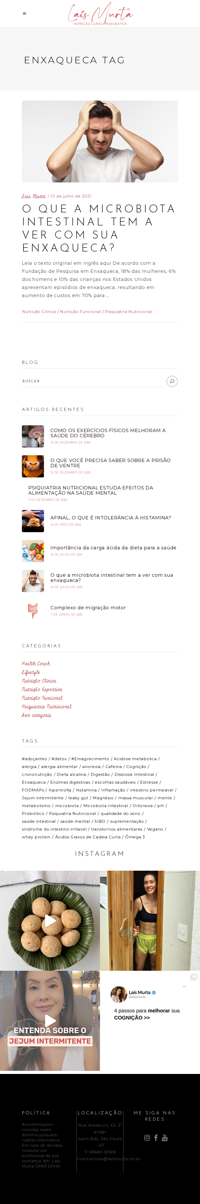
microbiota (67, 805)
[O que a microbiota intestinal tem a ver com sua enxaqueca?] (100, 141)
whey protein (36, 836)
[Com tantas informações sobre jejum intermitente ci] (50, 1021)
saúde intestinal (39, 821)
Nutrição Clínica (39, 311)
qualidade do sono (121, 813)
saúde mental (75, 821)
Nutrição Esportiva (42, 689)
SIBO (100, 821)
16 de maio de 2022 (66, 524)
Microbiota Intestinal (105, 805)
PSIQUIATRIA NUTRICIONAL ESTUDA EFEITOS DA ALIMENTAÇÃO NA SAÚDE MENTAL (90, 490)
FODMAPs (33, 790)
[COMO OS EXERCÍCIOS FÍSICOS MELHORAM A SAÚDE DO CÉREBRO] (33, 436)
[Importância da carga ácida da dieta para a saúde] (33, 551)
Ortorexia (143, 805)
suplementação (127, 821)
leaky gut (78, 797)
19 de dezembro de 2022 (71, 442)
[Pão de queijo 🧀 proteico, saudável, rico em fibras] (50, 921)
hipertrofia (60, 790)
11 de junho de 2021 (67, 614)
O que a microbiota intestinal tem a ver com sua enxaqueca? (112, 577)
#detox (59, 758)
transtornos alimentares (116, 829)
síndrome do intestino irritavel (54, 829)
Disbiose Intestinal (134, 774)
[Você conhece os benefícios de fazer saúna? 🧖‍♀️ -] (150, 921)
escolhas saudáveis (115, 782)
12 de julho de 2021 (66, 554)
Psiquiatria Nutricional (128, 311)
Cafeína (113, 766)
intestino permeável (151, 790)
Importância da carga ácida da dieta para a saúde (114, 548)
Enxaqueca (34, 782)
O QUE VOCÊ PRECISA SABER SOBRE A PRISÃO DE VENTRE (111, 463)
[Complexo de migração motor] (33, 611)
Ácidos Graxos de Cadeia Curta (88, 836)
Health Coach (36, 663)
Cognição (136, 766)
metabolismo (36, 805)
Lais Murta (34, 196)
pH (160, 805)
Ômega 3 (135, 836)
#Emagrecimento (90, 758)
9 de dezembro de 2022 (47, 500)
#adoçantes (34, 758)
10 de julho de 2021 (71, 196)
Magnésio (103, 797)
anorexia (91, 766)
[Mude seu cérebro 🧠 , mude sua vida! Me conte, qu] (150, 1021)
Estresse (149, 782)
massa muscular (135, 797)
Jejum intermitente (43, 797)
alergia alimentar (59, 766)
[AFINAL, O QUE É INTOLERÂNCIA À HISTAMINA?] (33, 521)
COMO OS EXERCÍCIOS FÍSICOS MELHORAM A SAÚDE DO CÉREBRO (108, 433)
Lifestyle (31, 672)
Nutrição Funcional (80, 311)
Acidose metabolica (135, 758)
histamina (86, 790)
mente (165, 797)
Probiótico (33, 813)
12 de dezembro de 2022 (71, 472)
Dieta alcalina (71, 774)
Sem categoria (37, 715)
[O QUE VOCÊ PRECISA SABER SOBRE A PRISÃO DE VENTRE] (33, 466)
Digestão (100, 774)
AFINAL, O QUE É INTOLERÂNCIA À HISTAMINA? (111, 518)
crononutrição (37, 774)
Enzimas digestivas (70, 782)
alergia (29, 766)
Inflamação (113, 790)
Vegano (155, 829)
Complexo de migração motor (88, 608)
